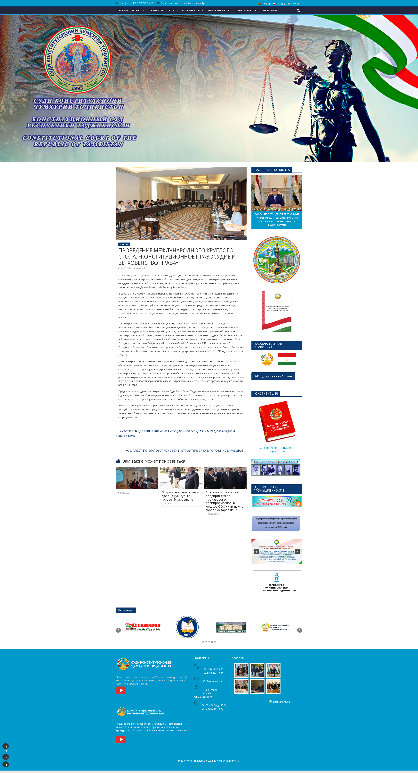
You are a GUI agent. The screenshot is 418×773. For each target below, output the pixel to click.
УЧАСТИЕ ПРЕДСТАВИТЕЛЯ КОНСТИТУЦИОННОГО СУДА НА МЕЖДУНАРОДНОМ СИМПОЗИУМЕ (175, 433)
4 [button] (212, 642)
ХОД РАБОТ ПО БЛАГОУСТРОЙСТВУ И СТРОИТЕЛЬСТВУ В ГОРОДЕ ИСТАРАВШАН (186, 450)
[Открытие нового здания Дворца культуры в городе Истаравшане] (181, 468)
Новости (138, 10)
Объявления (269, 10)
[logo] (144, 657)
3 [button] (209, 642)
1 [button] (203, 642)
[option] (266, 361)
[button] (256, 259)
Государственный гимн (274, 376)
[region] (276, 260)
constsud (140, 268)
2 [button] (206, 642)
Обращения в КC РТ (219, 10)
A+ (6, 747)
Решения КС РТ (191, 10)
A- (6, 765)
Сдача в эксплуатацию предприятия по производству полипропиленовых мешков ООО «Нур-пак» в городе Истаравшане (224, 501)
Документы (155, 10)
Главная (123, 10)
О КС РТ (171, 10)
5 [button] (215, 642)
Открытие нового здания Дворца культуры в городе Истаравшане (180, 495)
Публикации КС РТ (246, 10)
